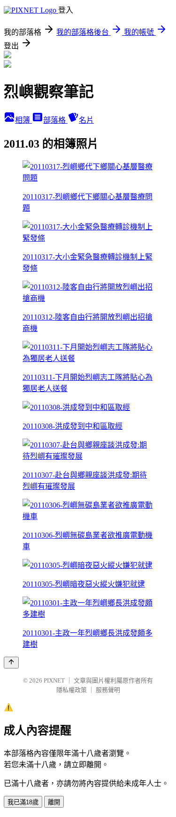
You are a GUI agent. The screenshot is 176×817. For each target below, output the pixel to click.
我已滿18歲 (23, 802)
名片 (86, 120)
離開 (54, 802)
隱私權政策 (71, 689)
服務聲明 (108, 689)
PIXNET (54, 680)
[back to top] (11, 662)
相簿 (23, 120)
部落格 (55, 120)
